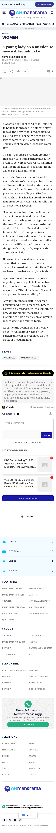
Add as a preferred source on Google (30, 373)
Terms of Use (9, 654)
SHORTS (33, 774)
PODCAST (7, 774)
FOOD (5, 762)
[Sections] (4, 12)
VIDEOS (5, 768)
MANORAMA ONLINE (12, 588)
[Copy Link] (26, 71)
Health (5, 756)
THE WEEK (6, 601)
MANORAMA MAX (37, 607)
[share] (11, 71)
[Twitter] (20, 820)
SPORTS (32, 756)
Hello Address (36, 588)
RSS (30, 654)
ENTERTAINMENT (27, 24)
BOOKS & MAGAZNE (38, 613)
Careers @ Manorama (40, 648)
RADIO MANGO (9, 613)
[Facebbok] (4, 820)
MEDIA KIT (33, 642)
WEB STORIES (35, 768)
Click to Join (28, 724)
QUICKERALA (8, 619)
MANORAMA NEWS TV (39, 601)
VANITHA (33, 594)
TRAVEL (32, 762)
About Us (7, 635)
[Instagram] (9, 820)
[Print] (18, 71)
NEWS (38, 24)
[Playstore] (12, 798)
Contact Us (35, 635)
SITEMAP (6, 682)
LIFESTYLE (33, 749)
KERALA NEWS (12, 24)
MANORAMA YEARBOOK (13, 607)
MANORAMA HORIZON (13, 594)
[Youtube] (15, 820)
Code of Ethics (37, 689)
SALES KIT (33, 670)
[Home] (3, 24)
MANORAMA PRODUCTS (13, 642)
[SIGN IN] (52, 12)
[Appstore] (33, 798)
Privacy (6, 648)
